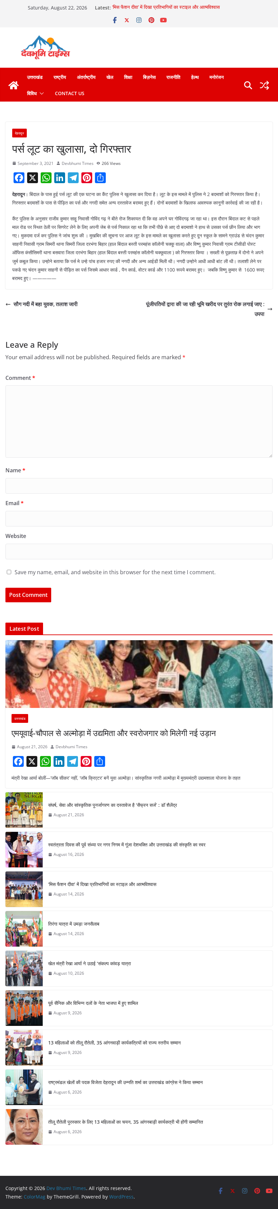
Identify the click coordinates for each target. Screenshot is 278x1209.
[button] (40, 93)
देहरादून (19, 133)
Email (14, 503)
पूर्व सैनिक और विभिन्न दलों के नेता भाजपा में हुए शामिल (93, 1003)
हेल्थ (195, 77)
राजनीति (173, 77)
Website (15, 536)
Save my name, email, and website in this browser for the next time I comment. (115, 572)
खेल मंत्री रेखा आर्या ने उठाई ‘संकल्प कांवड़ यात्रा (89, 963)
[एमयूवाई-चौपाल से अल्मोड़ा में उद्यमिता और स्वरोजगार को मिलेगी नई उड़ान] (139, 674)
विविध (32, 93)
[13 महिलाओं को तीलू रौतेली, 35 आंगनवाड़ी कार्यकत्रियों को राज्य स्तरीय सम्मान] (24, 1047)
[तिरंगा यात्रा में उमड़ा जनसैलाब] (24, 929)
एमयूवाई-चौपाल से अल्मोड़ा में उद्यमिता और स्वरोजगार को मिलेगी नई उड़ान (114, 732)
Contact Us (69, 93)
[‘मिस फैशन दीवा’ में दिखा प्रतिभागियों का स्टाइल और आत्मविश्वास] (24, 889)
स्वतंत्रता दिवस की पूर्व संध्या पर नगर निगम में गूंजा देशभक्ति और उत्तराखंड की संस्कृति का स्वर (126, 844)
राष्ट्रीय (60, 77)
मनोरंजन (217, 77)
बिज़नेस (149, 77)
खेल (109, 77)
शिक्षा (128, 77)
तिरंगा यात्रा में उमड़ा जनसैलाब (73, 924)
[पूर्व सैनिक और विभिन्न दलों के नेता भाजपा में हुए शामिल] (24, 1008)
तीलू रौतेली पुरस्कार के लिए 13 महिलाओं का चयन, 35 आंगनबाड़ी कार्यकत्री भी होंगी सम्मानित (125, 1122)
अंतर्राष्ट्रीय (86, 77)
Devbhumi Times (78, 163)
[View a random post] (264, 85)
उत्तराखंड (35, 77)
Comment (20, 378)
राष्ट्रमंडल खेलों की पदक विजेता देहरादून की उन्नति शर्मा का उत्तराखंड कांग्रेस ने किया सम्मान (125, 1082)
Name (15, 470)
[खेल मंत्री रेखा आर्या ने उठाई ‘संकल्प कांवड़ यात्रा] (24, 968)
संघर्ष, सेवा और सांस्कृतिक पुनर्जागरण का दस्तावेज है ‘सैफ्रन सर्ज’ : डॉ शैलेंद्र (112, 805)
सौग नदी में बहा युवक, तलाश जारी (46, 304)
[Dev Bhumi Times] (13, 85)
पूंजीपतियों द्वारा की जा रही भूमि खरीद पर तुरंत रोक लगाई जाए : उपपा (205, 309)
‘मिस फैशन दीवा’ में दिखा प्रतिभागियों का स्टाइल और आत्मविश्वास (166, 7)
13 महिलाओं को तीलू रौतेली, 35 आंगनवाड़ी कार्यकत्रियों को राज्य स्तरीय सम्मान (114, 1042)
